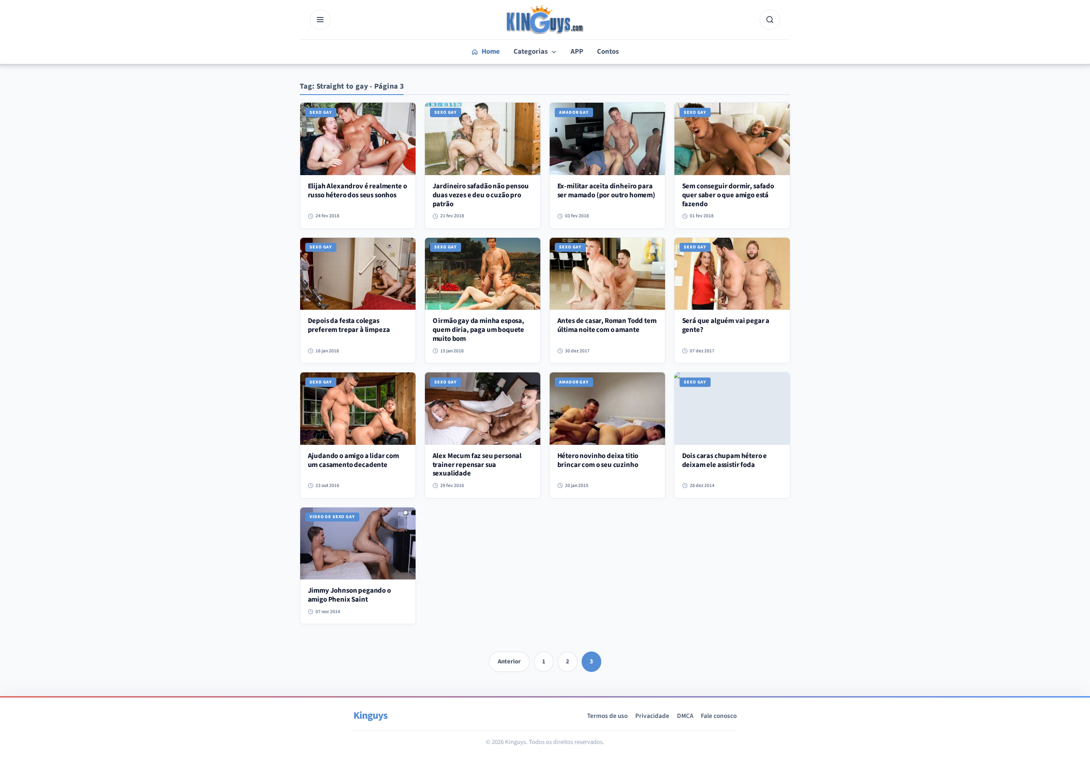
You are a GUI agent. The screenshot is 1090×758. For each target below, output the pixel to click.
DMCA (685, 716)
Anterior (509, 661)
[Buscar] (770, 19)
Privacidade (652, 716)
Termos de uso (607, 716)
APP (577, 51)
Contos (608, 51)
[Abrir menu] (320, 19)
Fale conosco (719, 716)
